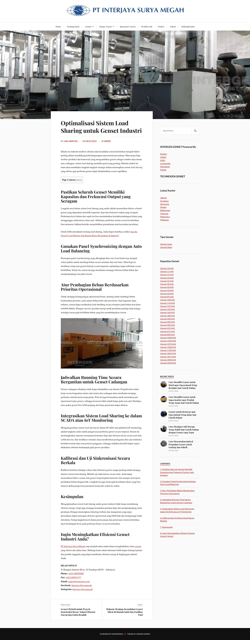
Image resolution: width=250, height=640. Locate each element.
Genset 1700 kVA (168, 350)
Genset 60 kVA (167, 293)
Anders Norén (143, 634)
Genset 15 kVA (167, 274)
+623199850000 (76, 573)
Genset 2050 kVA (168, 363)
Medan (163, 207)
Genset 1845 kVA (168, 353)
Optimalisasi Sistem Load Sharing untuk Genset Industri (101, 126)
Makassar (164, 220)
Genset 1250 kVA (168, 341)
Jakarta (163, 197)
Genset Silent (166, 247)
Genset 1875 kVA (168, 356)
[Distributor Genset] (125, 14)
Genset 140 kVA (167, 309)
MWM (163, 157)
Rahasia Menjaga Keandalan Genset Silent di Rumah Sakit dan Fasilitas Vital (124, 612)
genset (138, 546)
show (79, 179)
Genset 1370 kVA (168, 344)
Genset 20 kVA (167, 278)
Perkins (163, 154)
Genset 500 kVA (167, 325)
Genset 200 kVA (167, 319)
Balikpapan (165, 210)
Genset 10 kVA (167, 268)
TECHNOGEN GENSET (172, 176)
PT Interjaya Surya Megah (73, 546)
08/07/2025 (91, 141)
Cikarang (164, 213)
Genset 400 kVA (167, 322)
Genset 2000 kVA (168, 360)
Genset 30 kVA (167, 284)
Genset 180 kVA (167, 315)
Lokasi (173, 26)
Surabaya (164, 201)
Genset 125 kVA (167, 306)
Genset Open (166, 244)
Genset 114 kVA (167, 303)
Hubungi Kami (187, 26)
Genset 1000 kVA (168, 337)
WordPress (117, 634)
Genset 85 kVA (167, 296)
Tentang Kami (73, 26)
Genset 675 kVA (167, 331)
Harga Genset (105, 26)
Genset (88, 26)
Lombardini (165, 163)
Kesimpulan (166, 527)
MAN (162, 160)
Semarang (164, 204)
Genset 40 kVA (167, 287)
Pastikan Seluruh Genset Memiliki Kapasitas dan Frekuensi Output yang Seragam (177, 472)
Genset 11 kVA (167, 271)
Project (161, 26)
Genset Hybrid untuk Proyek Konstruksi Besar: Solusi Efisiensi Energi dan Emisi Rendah (78, 612)
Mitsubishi (165, 166)
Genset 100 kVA (167, 300)
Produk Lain (146, 26)
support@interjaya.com (79, 581)
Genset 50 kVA (167, 290)
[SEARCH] (195, 131)
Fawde (163, 169)
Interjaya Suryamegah (82, 585)
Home (58, 26)
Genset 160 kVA (167, 312)
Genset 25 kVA (167, 281)
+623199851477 (73, 577)
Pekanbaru (165, 216)
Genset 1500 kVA (168, 347)
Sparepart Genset (128, 26)
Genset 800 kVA (167, 334)
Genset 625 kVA (167, 328)
